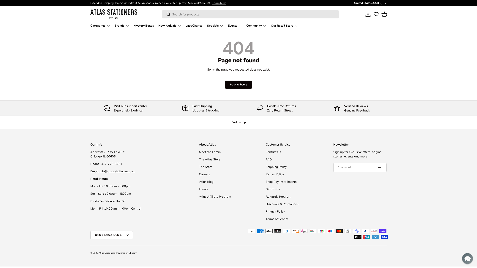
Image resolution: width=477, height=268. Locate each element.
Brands (119, 26)
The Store (205, 167)
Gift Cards (273, 189)
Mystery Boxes (144, 26)
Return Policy (275, 174)
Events (232, 26)
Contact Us (273, 152)
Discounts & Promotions (282, 204)
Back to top (238, 122)
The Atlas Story (210, 159)
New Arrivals (167, 26)
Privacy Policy (275, 211)
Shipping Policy (276, 167)
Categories (97, 26)
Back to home (238, 84)
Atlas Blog (206, 182)
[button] (384, 14)
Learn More (219, 3)
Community (254, 26)
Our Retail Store (282, 26)
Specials (213, 26)
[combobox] (250, 14)
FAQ (269, 159)
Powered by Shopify (126, 252)
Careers (204, 174)
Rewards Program (278, 196)
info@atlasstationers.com (117, 171)
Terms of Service (277, 219)
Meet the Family (210, 152)
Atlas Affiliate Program (215, 196)
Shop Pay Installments (281, 182)
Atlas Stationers (107, 252)
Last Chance (194, 26)
